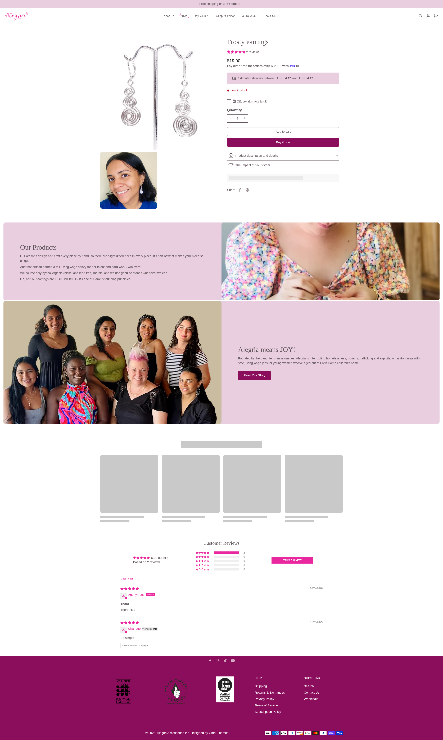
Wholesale (311, 699)
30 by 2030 (249, 15)
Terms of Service (266, 705)
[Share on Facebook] (240, 190)
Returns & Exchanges (270, 692)
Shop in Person (225, 15)
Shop (167, 15)
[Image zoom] (158, 92)
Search (309, 686)
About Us (269, 15)
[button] (236, 52)
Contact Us (311, 692)
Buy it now (283, 142)
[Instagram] (218, 660)
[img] (129, 589)
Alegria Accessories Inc (173, 733)
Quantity (234, 110)
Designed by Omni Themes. (210, 733)
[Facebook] (210, 660)
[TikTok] (225, 660)
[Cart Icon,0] (436, 15)
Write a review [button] (292, 560)
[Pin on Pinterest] (247, 190)
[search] (420, 15)
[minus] (230, 118)
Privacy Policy (264, 699)
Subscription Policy (268, 712)
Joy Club (200, 15)
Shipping (261, 686)
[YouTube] (233, 660)
